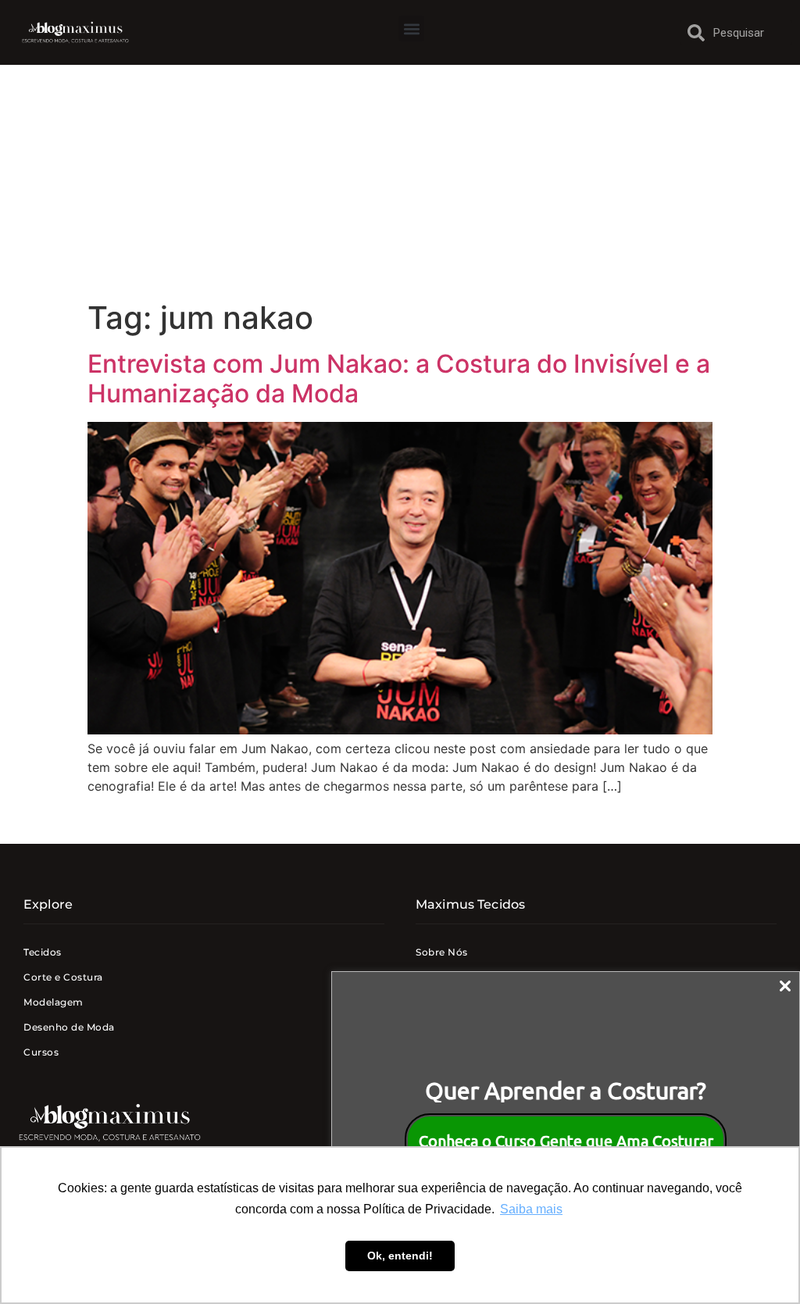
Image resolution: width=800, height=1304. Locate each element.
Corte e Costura (63, 977)
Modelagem (53, 1002)
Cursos (41, 1052)
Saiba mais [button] (531, 1209)
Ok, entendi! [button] (400, 1255)
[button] (411, 28)
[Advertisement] (400, 182)
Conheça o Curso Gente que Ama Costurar (566, 1141)
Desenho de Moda (69, 1027)
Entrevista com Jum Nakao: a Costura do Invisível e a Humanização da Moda (399, 378)
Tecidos (42, 952)
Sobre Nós (442, 952)
